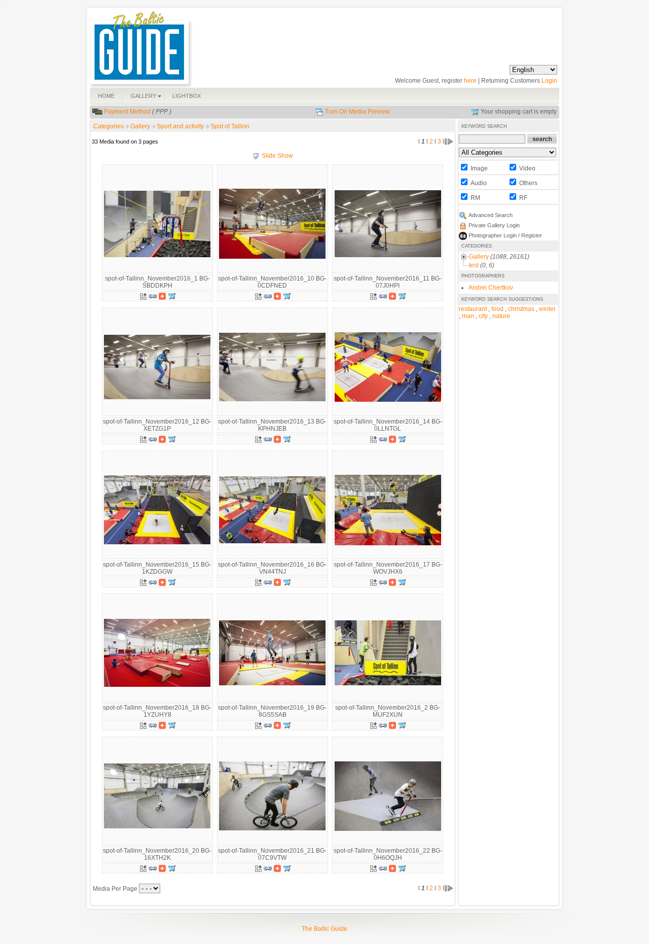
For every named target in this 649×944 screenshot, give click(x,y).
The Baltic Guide (324, 928)
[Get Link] (153, 295)
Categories (108, 126)
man (468, 316)
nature (501, 316)
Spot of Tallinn (229, 126)
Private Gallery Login (494, 225)
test (474, 265)
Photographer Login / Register (505, 235)
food (497, 308)
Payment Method (127, 111)
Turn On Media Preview (357, 111)
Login (549, 80)
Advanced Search (490, 215)
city (483, 316)
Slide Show (277, 155)
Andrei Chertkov (490, 287)
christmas (521, 308)
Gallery (141, 126)
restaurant (473, 308)
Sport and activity (181, 126)
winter (547, 308)
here (470, 80)
